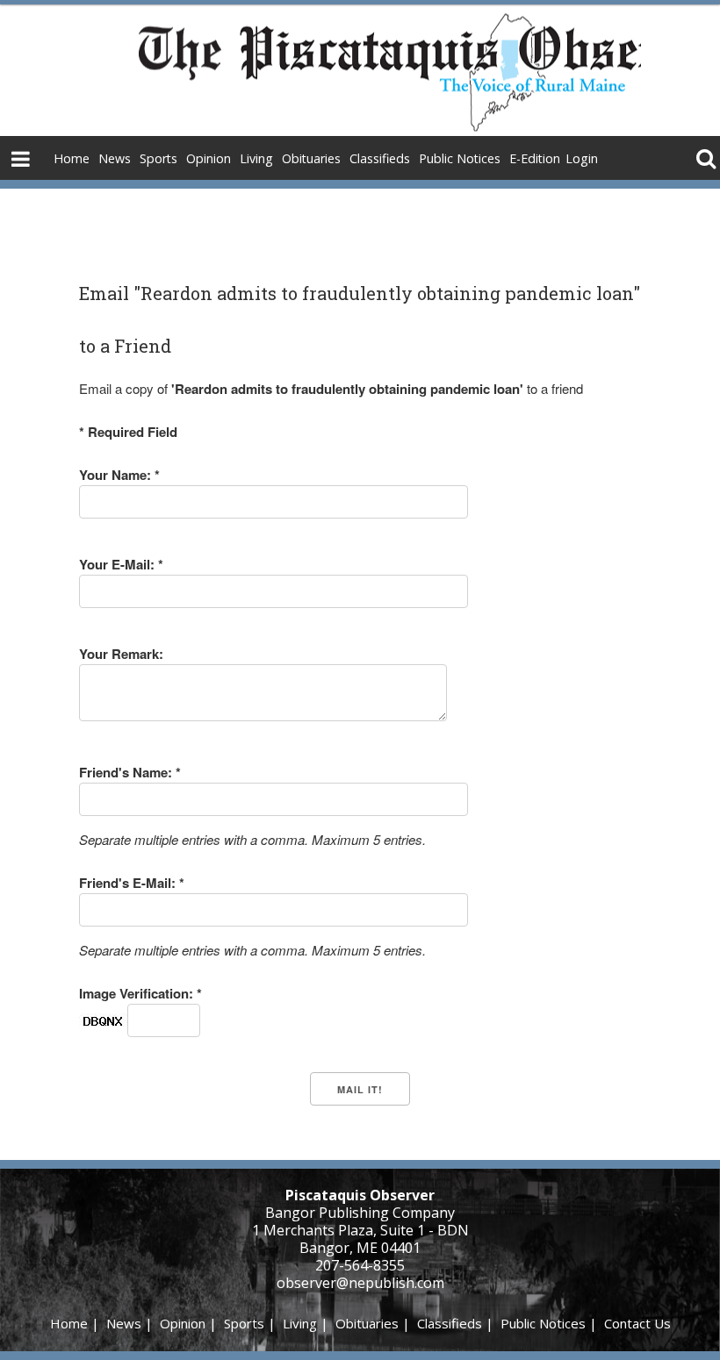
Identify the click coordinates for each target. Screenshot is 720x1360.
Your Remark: (121, 653)
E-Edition (534, 158)
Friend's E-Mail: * (131, 882)
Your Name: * (119, 474)
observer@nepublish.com (360, 1283)
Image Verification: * (140, 993)
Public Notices (459, 158)
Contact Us (637, 1323)
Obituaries (311, 158)
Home (72, 158)
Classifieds (379, 158)
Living (256, 158)
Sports (158, 158)
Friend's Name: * (130, 772)
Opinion (208, 158)
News (114, 158)
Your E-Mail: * (121, 564)
